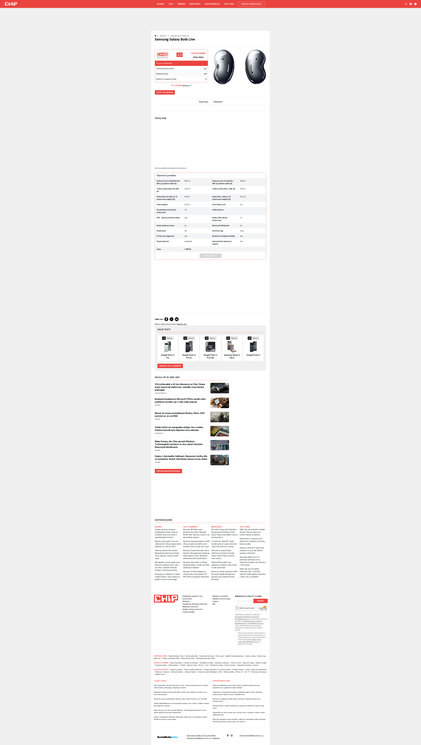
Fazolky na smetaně (191, 663)
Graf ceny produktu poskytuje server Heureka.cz (171, 168)
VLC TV (247, 672)
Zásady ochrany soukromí (192, 609)
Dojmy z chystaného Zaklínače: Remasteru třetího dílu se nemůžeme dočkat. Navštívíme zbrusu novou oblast (181, 457)
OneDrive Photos (238, 669)
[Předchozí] (159, 348)
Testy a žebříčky (190, 527)
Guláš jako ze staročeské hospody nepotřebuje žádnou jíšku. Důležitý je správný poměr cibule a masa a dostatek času (237, 693)
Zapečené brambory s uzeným (247, 665)
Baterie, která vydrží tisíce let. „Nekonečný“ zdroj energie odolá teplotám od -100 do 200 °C (168, 544)
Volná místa (187, 599)
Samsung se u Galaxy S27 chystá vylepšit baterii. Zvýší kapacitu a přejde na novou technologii (167, 576)
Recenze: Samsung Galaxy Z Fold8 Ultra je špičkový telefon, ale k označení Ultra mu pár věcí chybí (196, 544)
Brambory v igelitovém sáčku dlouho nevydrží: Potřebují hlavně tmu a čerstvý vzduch (237, 700)
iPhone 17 (239, 672)
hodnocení (186, 85)
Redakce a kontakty (220, 596)
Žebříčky (181, 4)
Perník (201, 665)
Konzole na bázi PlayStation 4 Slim (210, 672)
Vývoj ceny (203, 102)
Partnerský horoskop (206, 656)
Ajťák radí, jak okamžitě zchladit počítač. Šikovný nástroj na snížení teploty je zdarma (252, 532)
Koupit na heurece (165, 92)
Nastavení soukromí (190, 607)
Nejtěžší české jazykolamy (234, 656)
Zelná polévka (173, 665)
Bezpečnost (195, 4)
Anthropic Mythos (177, 672)
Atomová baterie (190, 672)
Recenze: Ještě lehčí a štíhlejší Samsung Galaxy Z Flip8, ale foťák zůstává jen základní (196, 565)
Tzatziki (182, 665)
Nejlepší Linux (160, 674)
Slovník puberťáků (191, 656)
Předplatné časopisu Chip (192, 596)
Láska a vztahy (250, 656)
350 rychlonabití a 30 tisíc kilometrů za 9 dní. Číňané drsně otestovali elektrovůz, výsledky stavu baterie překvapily (180, 387)
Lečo (206, 665)
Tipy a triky (229, 4)
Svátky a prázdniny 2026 (170, 658)
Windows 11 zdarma (162, 672)
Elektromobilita (212, 4)
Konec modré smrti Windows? (256, 669)
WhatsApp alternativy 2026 (205, 658)
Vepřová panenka (176, 663)
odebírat (260, 601)
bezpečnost (216, 527)
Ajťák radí (157, 658)
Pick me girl (220, 656)
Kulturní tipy (261, 656)
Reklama (185, 601)
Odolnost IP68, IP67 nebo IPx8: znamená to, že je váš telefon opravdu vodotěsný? (252, 550)
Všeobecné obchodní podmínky (194, 604)
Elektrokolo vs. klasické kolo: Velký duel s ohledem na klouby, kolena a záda (252, 541)
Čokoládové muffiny (206, 663)
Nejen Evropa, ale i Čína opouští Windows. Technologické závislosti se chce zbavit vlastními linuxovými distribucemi (178, 444)
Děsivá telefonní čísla (176, 656)
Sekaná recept (192, 665)
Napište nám (182, 324)
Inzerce (215, 601)
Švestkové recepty (216, 665)
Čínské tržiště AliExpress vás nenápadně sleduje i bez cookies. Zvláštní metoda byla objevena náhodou (181, 705)
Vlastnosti (217, 102)
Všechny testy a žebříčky (170, 366)
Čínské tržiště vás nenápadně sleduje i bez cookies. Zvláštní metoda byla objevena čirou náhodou (179, 428)
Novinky (160, 4)
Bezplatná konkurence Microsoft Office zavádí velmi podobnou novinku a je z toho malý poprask (180, 400)
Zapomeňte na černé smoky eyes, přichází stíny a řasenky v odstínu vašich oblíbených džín (239, 714)
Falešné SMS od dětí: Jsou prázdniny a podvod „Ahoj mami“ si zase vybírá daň (224, 565)
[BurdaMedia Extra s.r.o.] (166, 598)
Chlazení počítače (176, 669)
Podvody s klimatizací (259, 672)
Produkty (163, 36)
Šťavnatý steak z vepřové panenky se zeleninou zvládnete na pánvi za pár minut (238, 707)
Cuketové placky (161, 665)
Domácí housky (230, 665)
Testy (171, 4)
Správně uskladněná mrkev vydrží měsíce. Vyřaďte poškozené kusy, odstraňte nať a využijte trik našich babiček (236, 686)
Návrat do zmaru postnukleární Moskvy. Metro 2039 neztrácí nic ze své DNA (180, 414)
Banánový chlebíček (222, 663)
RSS (213, 604)
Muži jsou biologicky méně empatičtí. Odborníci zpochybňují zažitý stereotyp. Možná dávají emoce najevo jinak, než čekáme (239, 720)
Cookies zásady (188, 612)
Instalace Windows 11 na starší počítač (217, 669)
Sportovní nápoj (248, 663)
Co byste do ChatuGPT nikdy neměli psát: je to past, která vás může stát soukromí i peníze (224, 544)
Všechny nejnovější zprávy (168, 471)
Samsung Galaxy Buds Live (179, 36)
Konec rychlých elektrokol (193, 669)
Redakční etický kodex (221, 599)
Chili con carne (236, 663)
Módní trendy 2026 (187, 658)
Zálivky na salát (261, 663)
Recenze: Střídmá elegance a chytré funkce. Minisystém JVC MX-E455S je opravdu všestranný (196, 574)
